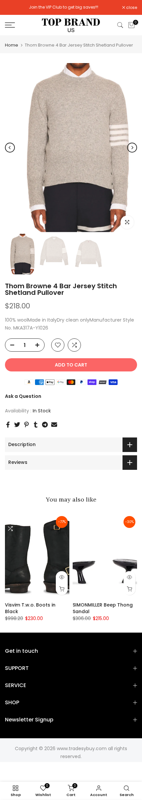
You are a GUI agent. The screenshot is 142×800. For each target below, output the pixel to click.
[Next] (132, 148)
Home (11, 45)
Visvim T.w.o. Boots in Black (30, 608)
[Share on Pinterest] (26, 425)
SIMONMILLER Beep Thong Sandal (103, 608)
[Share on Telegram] (45, 425)
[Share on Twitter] (17, 425)
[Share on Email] (54, 425)
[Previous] (10, 148)
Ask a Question (23, 396)
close (131, 8)
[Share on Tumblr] (36, 425)
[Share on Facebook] (8, 425)
